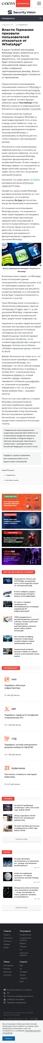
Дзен (22, 981)
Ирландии (6, 345)
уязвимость (19, 375)
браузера (9, 309)
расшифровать (32, 381)
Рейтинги (7, 941)
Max (21, 965)
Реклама (7, 968)
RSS (8, 993)
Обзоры (7, 944)
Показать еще (21, 839)
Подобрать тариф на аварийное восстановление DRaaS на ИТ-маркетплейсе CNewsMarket (17, 458)
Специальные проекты (25, 939)
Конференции (25, 935)
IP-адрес (19, 309)
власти (23, 326)
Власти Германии (10, 268)
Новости (7, 935)
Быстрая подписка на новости (19, 990)
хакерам (16, 378)
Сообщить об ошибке (15, 999)
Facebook (33, 96)
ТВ (21, 950)
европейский (17, 342)
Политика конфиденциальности (20, 996)
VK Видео (23, 972)
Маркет (23, 943)
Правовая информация (16, 1002)
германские (17, 348)
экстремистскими (30, 446)
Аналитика (8, 938)
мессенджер (34, 90)
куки (26, 309)
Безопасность (23, 4)
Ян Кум (18, 200)
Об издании (8, 965)
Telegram (23, 978)
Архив (6, 947)
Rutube (23, 975)
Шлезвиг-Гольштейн (31, 109)
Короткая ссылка (11, 480)
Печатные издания (24, 954)
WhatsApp (34, 87)
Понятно (8, 1038)
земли (18, 109)
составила (35, 179)
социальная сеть (9, 126)
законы (27, 348)
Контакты (7, 975)
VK (21, 968)
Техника (23, 946)
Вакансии (7, 972)
